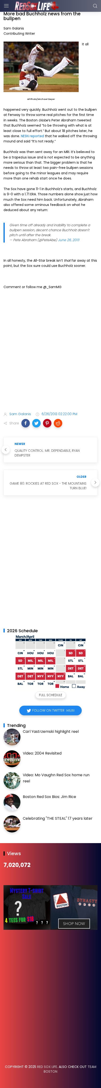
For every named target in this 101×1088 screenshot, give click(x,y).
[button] (25, 423)
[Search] (95, 6)
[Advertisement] (50, 351)
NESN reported (32, 136)
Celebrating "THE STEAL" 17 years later (58, 818)
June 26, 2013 (68, 240)
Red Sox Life (47, 1066)
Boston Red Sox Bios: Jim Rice (49, 796)
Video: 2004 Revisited (42, 753)
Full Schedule (50, 695)
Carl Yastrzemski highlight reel (51, 731)
